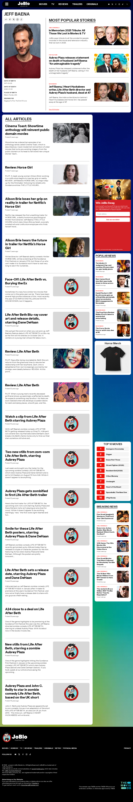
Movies (43, 4)
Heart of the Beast (113, 487)
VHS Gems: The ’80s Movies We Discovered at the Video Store (105, 546)
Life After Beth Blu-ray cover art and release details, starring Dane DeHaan (26, 318)
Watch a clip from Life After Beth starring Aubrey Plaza (25, 418)
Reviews (63, 4)
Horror (14, 748)
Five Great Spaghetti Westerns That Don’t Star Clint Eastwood (105, 516)
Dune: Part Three (113, 460)
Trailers (77, 4)
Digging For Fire (9, 101)
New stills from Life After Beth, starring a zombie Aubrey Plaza (23, 648)
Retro (58, 748)
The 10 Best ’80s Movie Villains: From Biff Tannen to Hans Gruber (105, 577)
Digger (109, 454)
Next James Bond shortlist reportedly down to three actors (104, 281)
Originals (92, 4)
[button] (6, 4)
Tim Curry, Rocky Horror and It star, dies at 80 (105, 330)
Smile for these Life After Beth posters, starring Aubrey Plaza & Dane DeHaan (27, 532)
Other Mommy (112, 476)
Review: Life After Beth (22, 351)
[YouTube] (109, 4)
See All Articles (54, 109)
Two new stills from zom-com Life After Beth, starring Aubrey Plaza (27, 456)
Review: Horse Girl (19, 167)
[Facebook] (115, 4)
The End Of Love (21, 101)
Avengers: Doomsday (115, 449)
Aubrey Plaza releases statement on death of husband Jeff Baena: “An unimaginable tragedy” (69, 60)
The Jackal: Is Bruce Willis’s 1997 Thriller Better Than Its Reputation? (105, 592)
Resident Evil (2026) (114, 471)
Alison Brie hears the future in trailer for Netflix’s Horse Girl (26, 244)
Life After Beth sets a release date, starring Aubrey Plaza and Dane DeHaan (27, 574)
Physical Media (70, 748)
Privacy (127, 748)
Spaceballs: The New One (116, 492)
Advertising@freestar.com (30, 785)
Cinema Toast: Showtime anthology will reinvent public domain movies (27, 130)
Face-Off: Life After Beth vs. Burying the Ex (26, 281)
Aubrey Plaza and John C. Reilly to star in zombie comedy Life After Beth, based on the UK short (24, 691)
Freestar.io (35, 783)
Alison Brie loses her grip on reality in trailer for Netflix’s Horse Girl (26, 202)
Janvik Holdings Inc (38, 769)
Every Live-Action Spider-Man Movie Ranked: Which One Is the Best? (105, 531)
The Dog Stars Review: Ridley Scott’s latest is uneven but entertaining (105, 315)
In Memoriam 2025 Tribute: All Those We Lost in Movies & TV (67, 32)
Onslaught (110, 481)
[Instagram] (119, 4)
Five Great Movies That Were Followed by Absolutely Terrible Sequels (106, 561)
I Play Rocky (111, 498)
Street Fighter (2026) (115, 465)
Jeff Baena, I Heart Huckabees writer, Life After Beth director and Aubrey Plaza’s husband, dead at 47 (70, 89)
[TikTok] (122, 4)
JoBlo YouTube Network (13, 771)
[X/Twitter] (112, 4)
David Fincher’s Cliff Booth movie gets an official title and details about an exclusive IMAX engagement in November (105, 298)
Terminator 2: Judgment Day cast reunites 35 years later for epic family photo (105, 266)
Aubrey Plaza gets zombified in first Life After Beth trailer (26, 493)
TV (52, 4)
